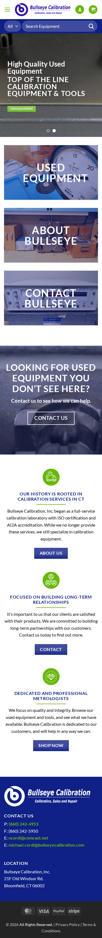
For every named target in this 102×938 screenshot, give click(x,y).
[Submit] (91, 26)
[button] (7, 9)
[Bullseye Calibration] (43, 9)
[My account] (79, 9)
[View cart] (93, 9)
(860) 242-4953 (23, 823)
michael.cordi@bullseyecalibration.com (46, 844)
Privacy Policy (67, 924)
